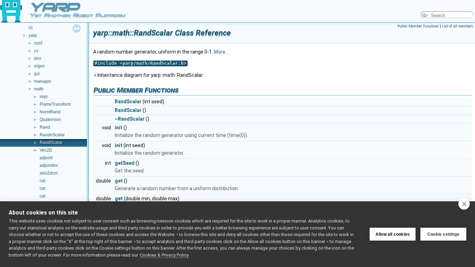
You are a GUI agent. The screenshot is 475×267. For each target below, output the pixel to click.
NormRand (50, 112)
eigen (39, 66)
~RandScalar (130, 119)
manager (42, 81)
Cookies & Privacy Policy (164, 255)
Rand (45, 127)
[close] (464, 204)
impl (44, 96)
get (119, 181)
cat (42, 180)
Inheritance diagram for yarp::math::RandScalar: (150, 75)
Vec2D (46, 150)
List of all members (457, 26)
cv (36, 50)
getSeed (125, 163)
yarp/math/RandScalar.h (153, 63)
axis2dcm (49, 173)
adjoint (46, 157)
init (118, 127)
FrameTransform (55, 104)
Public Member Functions (418, 26)
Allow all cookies (393, 234)
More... (221, 52)
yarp (33, 35)
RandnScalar (52, 134)
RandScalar (51, 142)
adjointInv (49, 165)
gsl (37, 73)
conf (38, 43)
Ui (31, 27)
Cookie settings (443, 234)
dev (37, 58)
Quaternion (50, 119)
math (38, 89)
